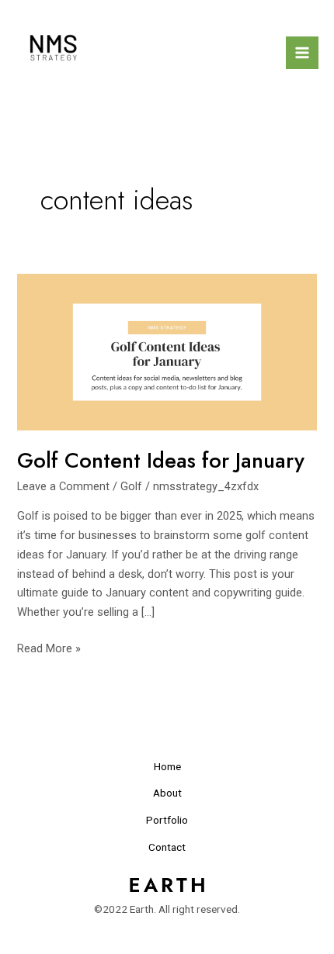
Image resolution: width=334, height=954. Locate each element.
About (167, 792)
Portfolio (167, 820)
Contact (167, 847)
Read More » (49, 647)
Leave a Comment (63, 486)
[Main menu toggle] (302, 52)
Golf (131, 486)
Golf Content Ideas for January (160, 460)
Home (167, 766)
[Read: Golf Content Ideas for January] (166, 351)
